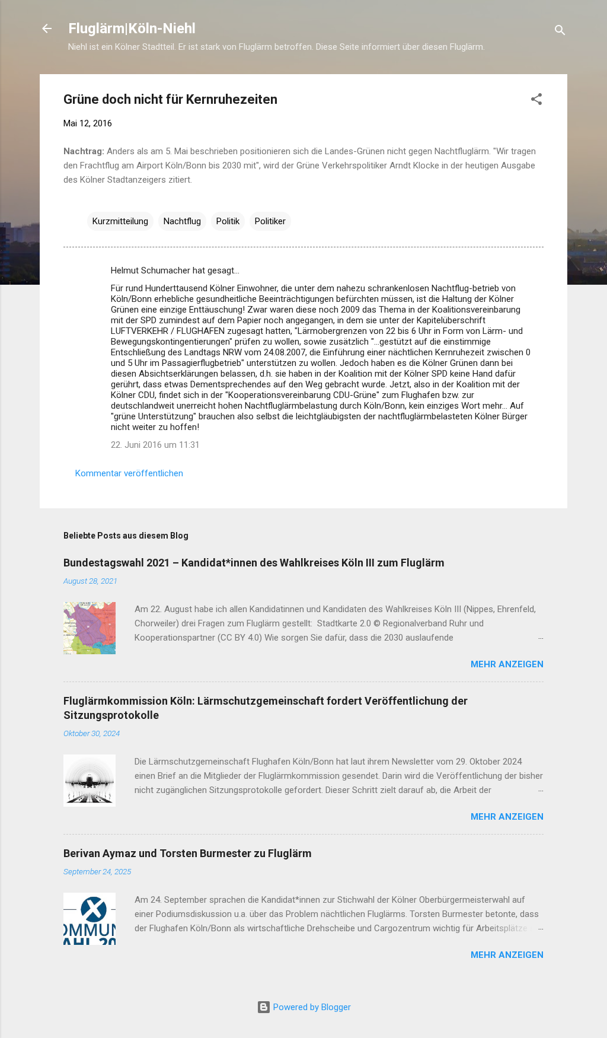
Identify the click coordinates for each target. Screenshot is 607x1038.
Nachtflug (182, 221)
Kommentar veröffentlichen (129, 473)
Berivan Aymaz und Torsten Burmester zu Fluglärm (187, 853)
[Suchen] (560, 32)
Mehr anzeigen (507, 664)
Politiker (270, 221)
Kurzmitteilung (120, 221)
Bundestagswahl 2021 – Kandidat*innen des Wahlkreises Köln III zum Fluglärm (254, 562)
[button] (536, 101)
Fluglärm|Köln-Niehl (132, 28)
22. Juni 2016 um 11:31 (155, 445)
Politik (227, 221)
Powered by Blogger (311, 1007)
